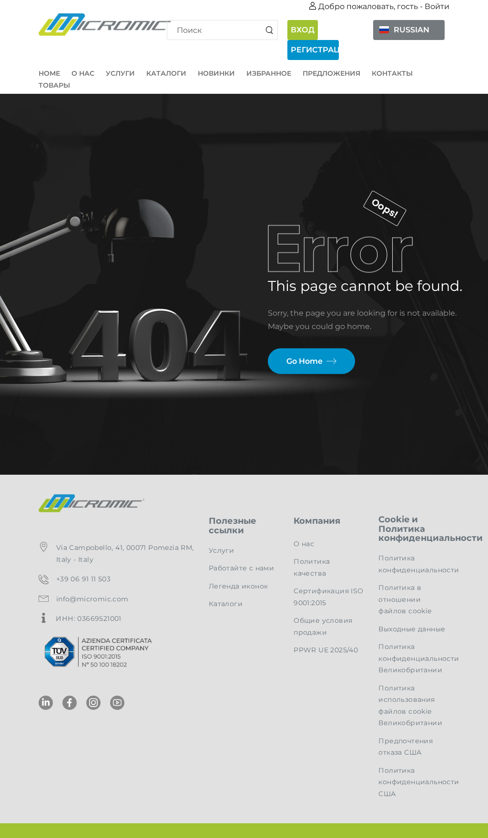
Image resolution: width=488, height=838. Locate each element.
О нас (82, 73)
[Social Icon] (46, 703)
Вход (303, 29)
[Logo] (100, 24)
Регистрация (315, 49)
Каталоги (166, 73)
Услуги (120, 73)
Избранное (268, 73)
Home (49, 73)
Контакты (392, 73)
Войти (437, 6)
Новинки (216, 73)
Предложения (331, 73)
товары (54, 85)
